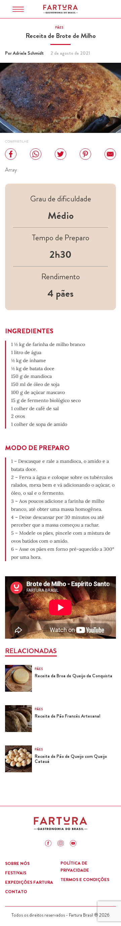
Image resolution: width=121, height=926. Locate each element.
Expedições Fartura (29, 882)
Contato (16, 891)
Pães (59, 27)
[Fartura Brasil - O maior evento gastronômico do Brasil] (60, 9)
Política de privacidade (75, 866)
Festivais (15, 873)
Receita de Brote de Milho (61, 36)
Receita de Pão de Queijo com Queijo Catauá (71, 759)
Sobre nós (17, 863)
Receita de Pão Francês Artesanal (67, 716)
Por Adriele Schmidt (24, 53)
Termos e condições (85, 879)
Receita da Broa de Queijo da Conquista (73, 675)
